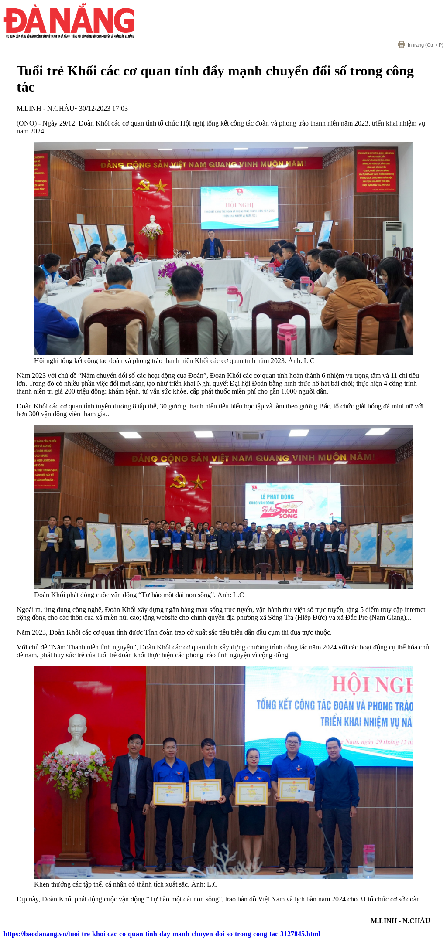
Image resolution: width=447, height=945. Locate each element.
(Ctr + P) (426, 45)
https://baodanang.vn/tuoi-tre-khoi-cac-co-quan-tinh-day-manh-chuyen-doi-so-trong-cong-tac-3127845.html (161, 934)
